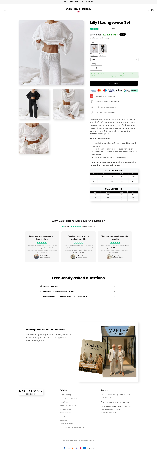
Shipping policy (66, 402)
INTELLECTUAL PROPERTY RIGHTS (72, 427)
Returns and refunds (68, 405)
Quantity (93, 64)
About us (63, 420)
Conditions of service (68, 398)
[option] (42, 246)
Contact (63, 416)
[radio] (94, 50)
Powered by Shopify (87, 441)
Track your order (67, 424)
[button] (4, 9)
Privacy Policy (65, 413)
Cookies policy (66, 409)
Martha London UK (74, 441)
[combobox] (114, 59)
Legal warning (65, 395)
